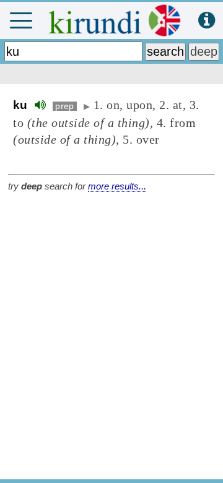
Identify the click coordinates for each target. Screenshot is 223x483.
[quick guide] (206, 21)
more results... (117, 186)
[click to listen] (40, 105)
